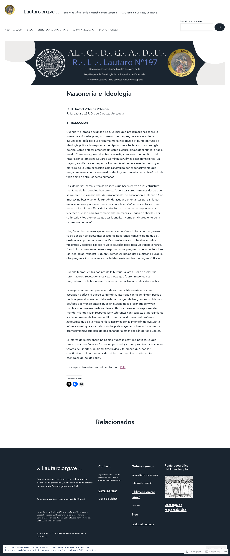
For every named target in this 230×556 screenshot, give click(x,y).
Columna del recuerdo (142, 483)
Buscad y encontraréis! (191, 21)
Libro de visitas (108, 499)
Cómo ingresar (107, 491)
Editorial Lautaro (143, 524)
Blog (135, 514)
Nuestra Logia (145, 475)
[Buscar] (220, 27)
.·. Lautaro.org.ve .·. (39, 11)
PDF (122, 367)
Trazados (136, 505)
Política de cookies (87, 550)
